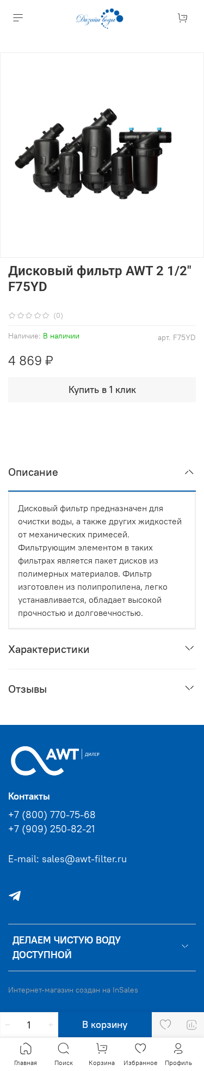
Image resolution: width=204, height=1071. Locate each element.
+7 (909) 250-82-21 (51, 829)
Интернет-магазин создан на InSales (73, 990)
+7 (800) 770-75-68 (52, 815)
